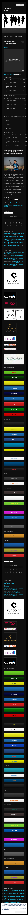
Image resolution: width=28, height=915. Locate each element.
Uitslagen (18, 205)
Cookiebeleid (6, 909)
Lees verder (17, 194)
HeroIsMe (7, 8)
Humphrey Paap (15, 202)
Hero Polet (6, 258)
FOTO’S (12, 74)
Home (5, 29)
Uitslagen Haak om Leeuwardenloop (10, 42)
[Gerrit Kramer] (14, 164)
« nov (8, 228)
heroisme (6, 47)
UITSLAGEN (6, 74)
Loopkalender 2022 (18, 32)
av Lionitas (12, 204)
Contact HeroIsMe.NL (8, 32)
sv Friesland (13, 205)
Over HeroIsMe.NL (12, 29)
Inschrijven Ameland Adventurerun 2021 (12, 245)
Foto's (10, 202)
